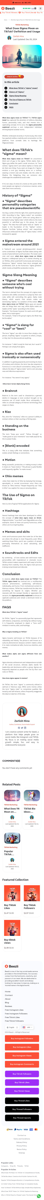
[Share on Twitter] (22, 727)
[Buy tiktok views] (12, 928)
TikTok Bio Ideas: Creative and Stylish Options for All (32, 810)
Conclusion (13, 103)
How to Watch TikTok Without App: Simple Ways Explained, (21, 1187)
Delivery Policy (21, 1142)
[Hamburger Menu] (40, 8)
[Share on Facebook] (19, 727)
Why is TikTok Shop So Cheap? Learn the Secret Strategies (21, 1195)
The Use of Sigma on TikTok (20, 99)
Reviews (8, 1006)
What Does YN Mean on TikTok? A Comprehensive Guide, (20, 1173)
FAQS (11, 107)
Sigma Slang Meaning (17, 95)
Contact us (21, 1135)
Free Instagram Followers (16, 1013)
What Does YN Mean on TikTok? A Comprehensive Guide (12, 810)
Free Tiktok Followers (14, 1021)
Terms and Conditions (21, 1139)
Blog (7, 1002)
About (7, 999)
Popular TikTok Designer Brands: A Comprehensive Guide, (20, 1180)
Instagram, (5, 1166)
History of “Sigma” (16, 92)
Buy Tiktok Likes (27, 12)
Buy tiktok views (9, 941)
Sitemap (22, 1153)
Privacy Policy (22, 1146)
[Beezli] (8, 8)
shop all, (13, 1166)
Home (5, 19)
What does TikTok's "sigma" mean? (23, 88)
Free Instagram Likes (14, 1010)
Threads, (20, 1166)
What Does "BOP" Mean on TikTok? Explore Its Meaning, (19, 1191)
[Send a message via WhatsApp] (39, 1196)
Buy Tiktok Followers (9, 12)
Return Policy (22, 1149)
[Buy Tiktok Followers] (32, 893)
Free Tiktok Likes (12, 1017)
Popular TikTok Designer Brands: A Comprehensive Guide (12, 853)
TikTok (26, 1166)
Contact (9, 995)
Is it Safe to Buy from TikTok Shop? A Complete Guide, (19, 1184)
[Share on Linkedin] (25, 727)
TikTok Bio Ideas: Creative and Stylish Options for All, (19, 1176)
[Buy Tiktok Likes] (12, 893)
